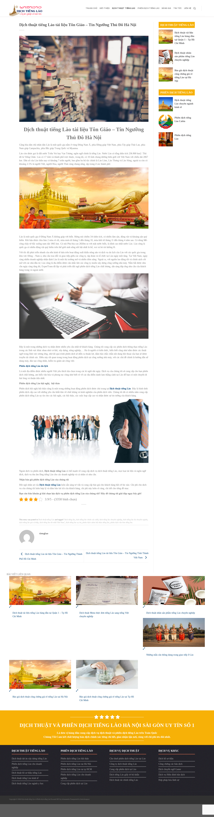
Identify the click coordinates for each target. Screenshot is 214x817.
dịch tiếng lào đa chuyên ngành (135, 520)
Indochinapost (85, 799)
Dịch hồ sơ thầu (165, 758)
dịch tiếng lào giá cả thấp (29, 522)
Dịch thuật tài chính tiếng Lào (124, 780)
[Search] (194, 8)
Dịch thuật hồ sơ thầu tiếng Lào (27, 773)
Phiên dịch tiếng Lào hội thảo (75, 758)
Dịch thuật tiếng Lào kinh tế (25, 778)
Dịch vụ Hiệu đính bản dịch (171, 774)
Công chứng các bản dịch (170, 764)
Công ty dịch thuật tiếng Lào (123, 764)
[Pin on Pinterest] (89, 509)
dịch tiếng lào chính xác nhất (87, 520)
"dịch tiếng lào (69, 520)
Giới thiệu (104, 8)
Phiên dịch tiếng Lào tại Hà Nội (76, 764)
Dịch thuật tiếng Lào (123, 8)
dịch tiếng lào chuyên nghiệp (110, 520)
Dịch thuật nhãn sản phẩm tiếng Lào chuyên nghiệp (185, 56)
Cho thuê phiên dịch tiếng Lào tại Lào (128, 758)
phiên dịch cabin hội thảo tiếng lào (95, 522)
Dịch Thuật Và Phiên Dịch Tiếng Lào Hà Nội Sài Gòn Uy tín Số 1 (107, 725)
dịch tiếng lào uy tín (73, 522)
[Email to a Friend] (84, 509)
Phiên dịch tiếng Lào (148, 8)
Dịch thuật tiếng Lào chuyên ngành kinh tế (184, 103)
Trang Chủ (91, 8)
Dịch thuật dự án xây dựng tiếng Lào (29, 758)
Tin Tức (177, 8)
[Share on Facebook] (73, 509)
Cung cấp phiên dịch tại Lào (74, 783)
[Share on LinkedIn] (94, 509)
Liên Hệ (187, 8)
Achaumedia (66, 799)
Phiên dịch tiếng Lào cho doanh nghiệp (27, 766)
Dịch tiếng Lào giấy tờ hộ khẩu (124, 774)
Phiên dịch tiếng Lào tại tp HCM (76, 769)
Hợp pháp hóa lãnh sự (168, 780)
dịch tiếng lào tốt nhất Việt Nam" (52, 522)
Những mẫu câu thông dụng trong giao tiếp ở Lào (169, 655)
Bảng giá (166, 8)
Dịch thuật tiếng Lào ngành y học (27, 783)
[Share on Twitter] (78, 509)
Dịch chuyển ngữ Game (169, 769)
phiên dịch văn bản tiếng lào (121, 522)
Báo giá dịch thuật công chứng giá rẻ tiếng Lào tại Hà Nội (40, 697)
